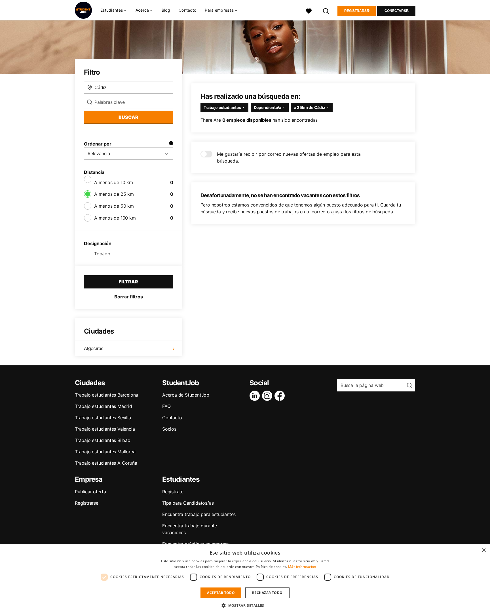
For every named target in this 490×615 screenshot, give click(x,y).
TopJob (102, 253)
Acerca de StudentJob (185, 395)
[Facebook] (280, 396)
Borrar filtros (128, 297)
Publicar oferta (90, 491)
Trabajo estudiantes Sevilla (103, 417)
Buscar (128, 117)
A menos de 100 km (115, 218)
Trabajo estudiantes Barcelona (106, 395)
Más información (302, 566)
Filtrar (128, 282)
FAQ (166, 406)
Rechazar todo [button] (267, 592)
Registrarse (356, 11)
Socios (169, 429)
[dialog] (245, 579)
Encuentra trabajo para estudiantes (199, 514)
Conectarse (396, 11)
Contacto (187, 10)
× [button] (483, 550)
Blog (166, 10)
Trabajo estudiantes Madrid (103, 406)
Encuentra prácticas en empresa (196, 544)
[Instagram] (268, 396)
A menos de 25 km (114, 194)
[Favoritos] (309, 10)
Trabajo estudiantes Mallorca (105, 451)
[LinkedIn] (256, 396)
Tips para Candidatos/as (188, 503)
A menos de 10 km (113, 182)
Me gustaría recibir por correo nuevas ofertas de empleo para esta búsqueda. (289, 157)
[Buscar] (326, 10)
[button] (245, 605)
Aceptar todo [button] (221, 592)
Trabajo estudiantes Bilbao (102, 440)
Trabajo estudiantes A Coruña (106, 463)
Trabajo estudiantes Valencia (105, 429)
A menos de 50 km (114, 206)
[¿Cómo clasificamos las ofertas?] (171, 143)
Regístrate (172, 491)
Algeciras (93, 348)
